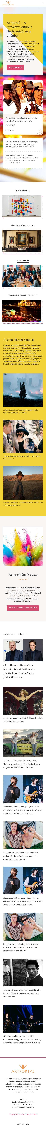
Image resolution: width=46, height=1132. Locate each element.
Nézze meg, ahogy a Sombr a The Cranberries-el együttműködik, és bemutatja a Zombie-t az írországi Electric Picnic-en (22, 1039)
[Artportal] (8, 3)
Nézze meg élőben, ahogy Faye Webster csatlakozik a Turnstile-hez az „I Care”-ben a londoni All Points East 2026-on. (22, 810)
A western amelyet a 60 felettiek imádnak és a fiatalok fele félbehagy (22, 121)
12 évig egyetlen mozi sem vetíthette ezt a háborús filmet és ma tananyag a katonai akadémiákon (21, 993)
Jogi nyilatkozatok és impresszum (23, 1114)
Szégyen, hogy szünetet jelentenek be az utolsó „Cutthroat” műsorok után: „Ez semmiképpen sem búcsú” (21, 856)
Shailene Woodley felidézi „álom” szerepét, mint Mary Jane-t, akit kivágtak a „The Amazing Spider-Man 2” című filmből (22, 144)
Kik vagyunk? (15, 67)
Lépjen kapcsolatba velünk (23, 608)
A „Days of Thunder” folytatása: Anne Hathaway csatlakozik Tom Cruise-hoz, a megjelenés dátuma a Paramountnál (21, 764)
